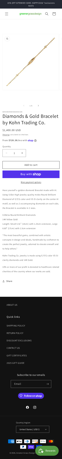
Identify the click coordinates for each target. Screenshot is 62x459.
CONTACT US (13, 347)
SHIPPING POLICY (16, 325)
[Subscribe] (47, 384)
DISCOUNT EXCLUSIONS (19, 340)
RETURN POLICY (15, 333)
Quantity (6, 146)
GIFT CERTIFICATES (17, 355)
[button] (6, 13)
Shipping (5, 135)
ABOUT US (12, 304)
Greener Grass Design (25, 453)
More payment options (31, 182)
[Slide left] (23, 105)
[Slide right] (38, 105)
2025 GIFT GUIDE (15, 362)
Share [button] (9, 281)
